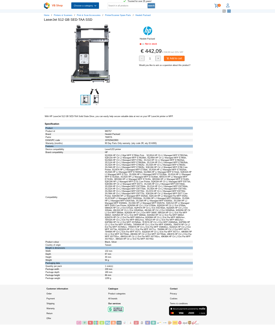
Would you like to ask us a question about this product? (164, 65)
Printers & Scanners (63, 15)
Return (49, 313)
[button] (134, 27)
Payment (50, 298)
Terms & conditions (179, 303)
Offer (48, 318)
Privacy (173, 293)
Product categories (117, 293)
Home (46, 15)
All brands (112, 298)
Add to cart (175, 58)
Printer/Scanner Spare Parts (118, 15)
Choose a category (84, 5)
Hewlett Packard (143, 15)
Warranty (50, 308)
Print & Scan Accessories (89, 15)
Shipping (50, 303)
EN (229, 11)
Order (49, 293)
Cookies (173, 298)
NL (224, 11)
